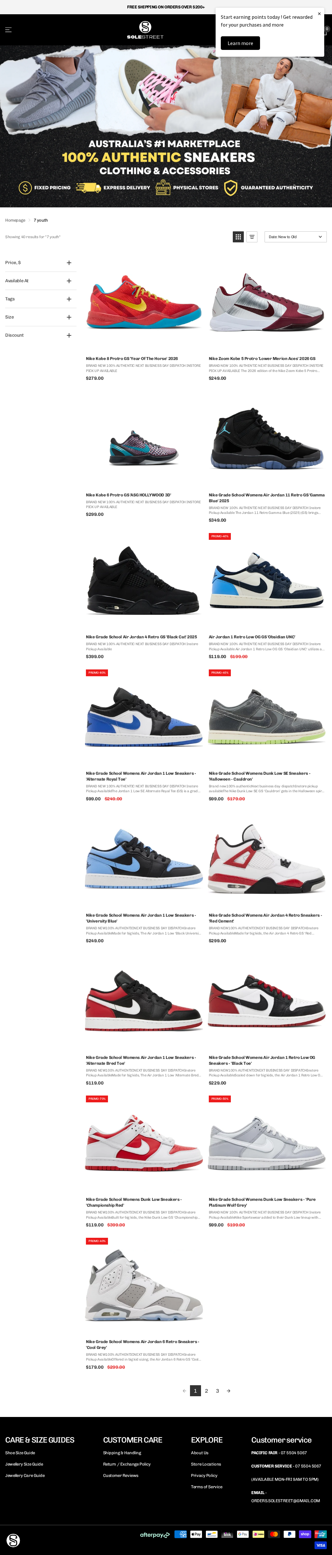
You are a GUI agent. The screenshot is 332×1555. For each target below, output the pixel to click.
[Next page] (228, 1390)
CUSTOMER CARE (132, 1440)
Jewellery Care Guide (25, 1475)
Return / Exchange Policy (127, 1464)
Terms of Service (206, 1486)
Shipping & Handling (122, 1452)
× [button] (319, 13)
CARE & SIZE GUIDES (39, 1440)
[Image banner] (166, 126)
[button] (238, 236)
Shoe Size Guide (20, 1452)
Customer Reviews (120, 1475)
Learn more (240, 43)
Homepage (15, 220)
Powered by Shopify (84, 1540)
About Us (199, 1452)
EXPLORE (206, 1440)
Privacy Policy (204, 1475)
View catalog (9, 30)
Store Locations (206, 1464)
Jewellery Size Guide (24, 1464)
